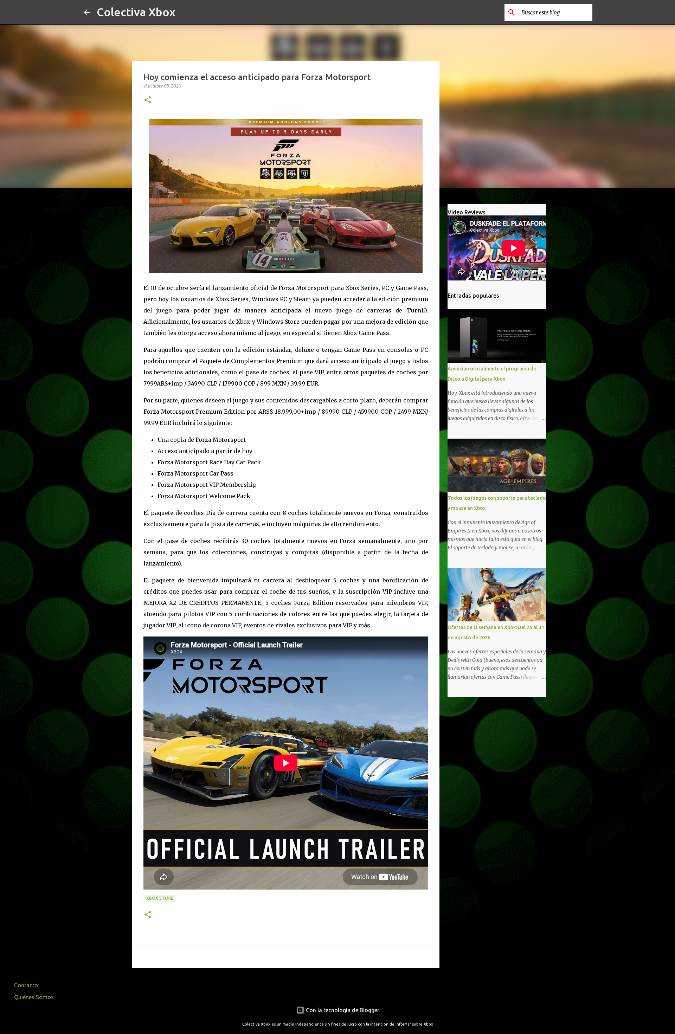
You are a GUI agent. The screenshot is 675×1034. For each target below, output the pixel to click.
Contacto (26, 985)
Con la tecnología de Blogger (341, 1010)
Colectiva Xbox (136, 12)
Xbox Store (159, 898)
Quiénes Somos (34, 997)
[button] (147, 100)
